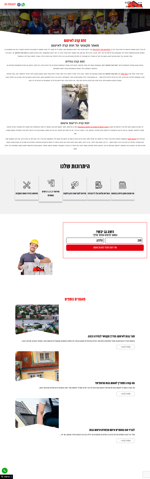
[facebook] (19, 4)
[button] (5, 470)
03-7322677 (10, 4)
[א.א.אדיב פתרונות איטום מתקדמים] (135, 5)
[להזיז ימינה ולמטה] (2, 477)
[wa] (23, 4)
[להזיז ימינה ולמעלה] (2, 476)
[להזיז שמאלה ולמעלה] (1, 476)
